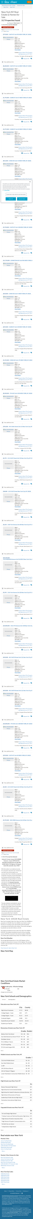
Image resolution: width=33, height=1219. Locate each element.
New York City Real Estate (7, 1144)
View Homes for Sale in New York (9, 948)
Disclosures (25, 1191)
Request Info (26, 58)
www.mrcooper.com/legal (12, 1212)
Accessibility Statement (14, 1193)
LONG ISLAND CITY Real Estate (8, 1145)
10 (17, 29)
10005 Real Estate (5, 1177)
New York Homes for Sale (7, 1157)
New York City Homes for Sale (8, 1162)
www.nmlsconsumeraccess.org (16, 1210)
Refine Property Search (8, 27)
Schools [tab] (4, 999)
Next (8, 31)
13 (2, 31)
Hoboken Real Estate (6, 1142)
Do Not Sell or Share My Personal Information (16, 194)
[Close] (30, 181)
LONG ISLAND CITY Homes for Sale (9, 1164)
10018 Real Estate (5, 1180)
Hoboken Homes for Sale (7, 1160)
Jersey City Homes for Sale (7, 1159)
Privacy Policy (11, 1191)
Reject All (11, 198)
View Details (18, 49)
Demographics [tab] (11, 999)
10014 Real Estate (5, 1178)
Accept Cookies (22, 198)
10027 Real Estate (5, 1182)
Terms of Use (18, 1191)
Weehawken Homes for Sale (7, 1165)
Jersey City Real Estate (6, 1140)
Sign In (29, 2)
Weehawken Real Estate (6, 1147)
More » (2, 1050)
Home (5, 1191)
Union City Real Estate (6, 1149)
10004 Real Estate (5, 1175)
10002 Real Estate (5, 1174)
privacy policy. (7, 190)
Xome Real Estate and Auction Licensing (10, 1195)
